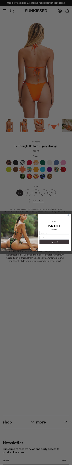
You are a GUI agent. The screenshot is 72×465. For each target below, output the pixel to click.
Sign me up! (54, 242)
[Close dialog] (69, 216)
